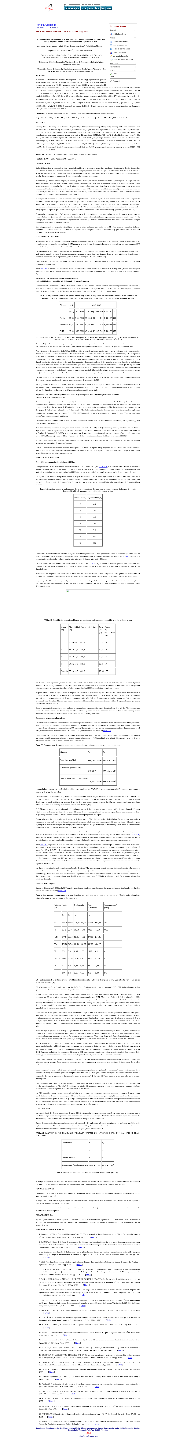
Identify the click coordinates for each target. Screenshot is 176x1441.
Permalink (116, 81)
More (115, 74)
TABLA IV (107, 731)
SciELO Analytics (119, 34)
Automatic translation (121, 56)
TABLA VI (62, 891)
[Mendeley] (111, 74)
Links (93, 1237)
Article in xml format (120, 42)
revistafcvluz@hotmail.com (88, 1436)
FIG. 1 (127, 556)
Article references (120, 45)
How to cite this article (122, 49)
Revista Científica (46, 24)
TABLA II (103, 467)
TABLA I (43, 268)
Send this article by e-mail (123, 60)
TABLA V (43, 845)
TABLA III (93, 563)
